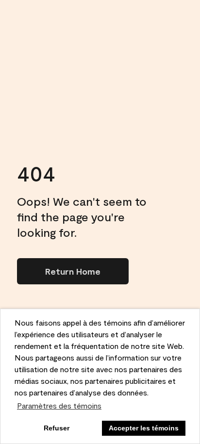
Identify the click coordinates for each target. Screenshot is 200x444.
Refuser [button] (56, 428)
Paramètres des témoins (59, 405)
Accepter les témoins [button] (144, 428)
